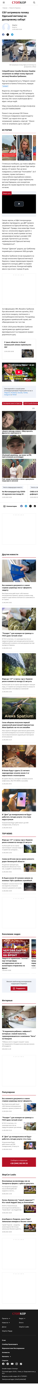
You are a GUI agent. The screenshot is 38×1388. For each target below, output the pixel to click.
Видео (21, 1318)
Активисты (6, 1353)
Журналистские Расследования (13, 1348)
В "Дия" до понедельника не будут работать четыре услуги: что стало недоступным (16, 817)
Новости (5, 1323)
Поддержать (20, 988)
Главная (5, 8)
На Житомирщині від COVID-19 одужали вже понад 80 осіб (14, 494)
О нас (4, 1340)
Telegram (7, 393)
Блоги (21, 1323)
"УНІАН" (5, 86)
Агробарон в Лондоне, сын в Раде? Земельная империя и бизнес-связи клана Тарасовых (17, 1221)
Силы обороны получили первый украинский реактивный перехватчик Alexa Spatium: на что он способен (18, 725)
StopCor (14, 25)
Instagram (7, 395)
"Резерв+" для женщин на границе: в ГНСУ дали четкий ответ (17, 634)
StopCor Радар (7, 1331)
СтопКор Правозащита (10, 1344)
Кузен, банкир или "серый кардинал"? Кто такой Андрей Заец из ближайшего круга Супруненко (18, 1202)
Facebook (14, 393)
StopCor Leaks (9, 1174)
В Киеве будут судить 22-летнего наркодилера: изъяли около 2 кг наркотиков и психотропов (16, 773)
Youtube (19, 393)
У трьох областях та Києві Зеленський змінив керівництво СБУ (17, 344)
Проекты (5, 1318)
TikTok (14, 395)
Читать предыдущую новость (12, 487)
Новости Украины (14, 8)
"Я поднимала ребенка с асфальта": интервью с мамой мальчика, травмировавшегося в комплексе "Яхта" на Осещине (19, 1035)
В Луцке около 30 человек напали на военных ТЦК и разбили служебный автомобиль (17, 880)
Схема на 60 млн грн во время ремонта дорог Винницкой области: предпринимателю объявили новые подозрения (18, 863)
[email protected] (20, 1379)
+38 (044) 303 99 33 (19, 1163)
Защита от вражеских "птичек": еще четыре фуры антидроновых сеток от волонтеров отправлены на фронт (15, 963)
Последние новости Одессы (12, 403)
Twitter (25, 393)
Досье (4, 1327)
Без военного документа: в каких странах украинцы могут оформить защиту (17, 588)
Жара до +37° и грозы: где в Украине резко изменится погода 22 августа (17, 680)
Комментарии (11, 506)
